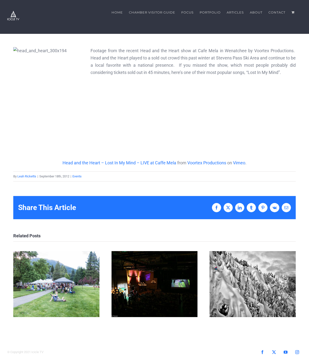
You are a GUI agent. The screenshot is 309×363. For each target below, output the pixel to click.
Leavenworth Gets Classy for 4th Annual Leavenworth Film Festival (154, 284)
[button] (17, 284)
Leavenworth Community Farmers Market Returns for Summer (56, 284)
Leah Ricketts (26, 176)
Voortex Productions (206, 162)
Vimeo (239, 162)
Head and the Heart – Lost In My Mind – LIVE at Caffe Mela (119, 162)
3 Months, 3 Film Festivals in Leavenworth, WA (253, 284)
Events (77, 176)
